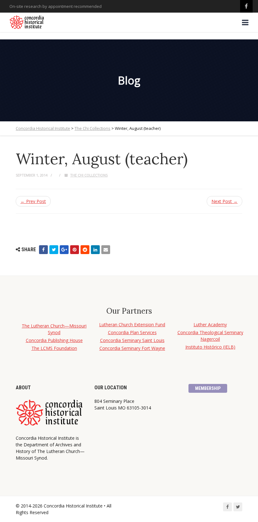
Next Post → (224, 201)
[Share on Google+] (64, 249)
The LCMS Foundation (54, 348)
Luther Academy (210, 325)
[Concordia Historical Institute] (27, 22)
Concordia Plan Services (132, 332)
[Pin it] (74, 249)
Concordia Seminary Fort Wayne (132, 348)
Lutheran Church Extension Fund (132, 325)
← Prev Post (33, 201)
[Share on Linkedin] (95, 249)
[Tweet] (53, 249)
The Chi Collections (89, 175)
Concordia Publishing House (54, 340)
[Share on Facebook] (43, 249)
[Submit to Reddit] (85, 249)
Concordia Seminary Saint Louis (132, 340)
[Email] (105, 249)
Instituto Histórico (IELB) (210, 347)
